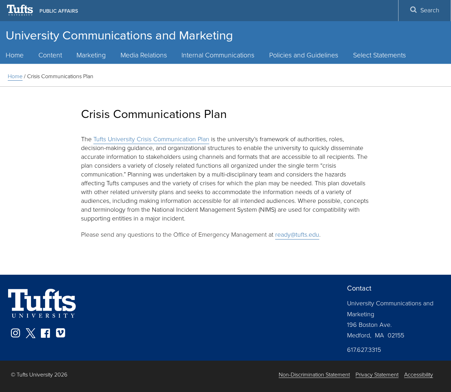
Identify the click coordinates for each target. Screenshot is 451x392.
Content (50, 55)
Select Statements (379, 55)
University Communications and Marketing (119, 35)
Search (429, 10)
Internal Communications (217, 55)
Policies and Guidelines (303, 55)
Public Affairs (58, 11)
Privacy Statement (377, 375)
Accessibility (418, 375)
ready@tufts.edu (297, 234)
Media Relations (144, 55)
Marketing (91, 55)
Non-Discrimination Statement (314, 375)
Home (15, 76)
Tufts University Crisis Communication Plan (151, 139)
